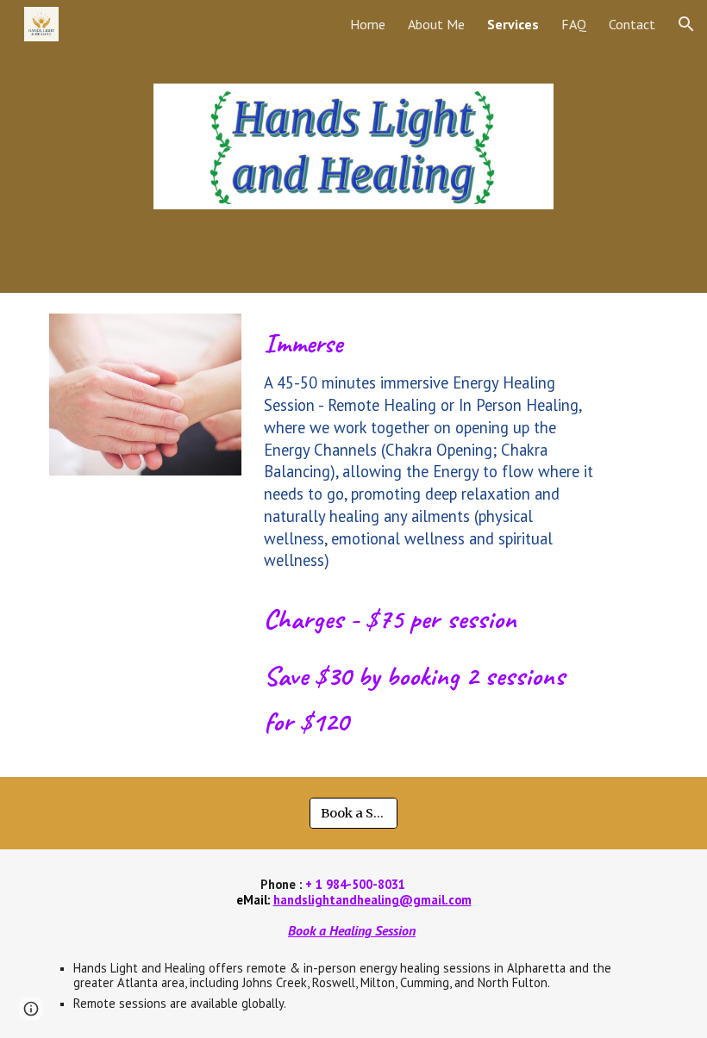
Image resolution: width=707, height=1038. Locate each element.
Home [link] (367, 24)
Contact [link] (632, 24)
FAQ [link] (573, 24)
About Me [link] (436, 24)
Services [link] (513, 24)
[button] (686, 24)
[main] (431, 449)
